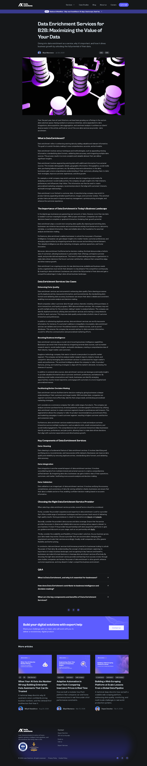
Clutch (89, 517)
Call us (60, 742)
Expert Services (63, 745)
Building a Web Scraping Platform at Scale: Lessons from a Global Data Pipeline (109, 685)
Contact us (116, 628)
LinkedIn (99, 517)
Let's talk (123, 5)
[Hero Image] (35, 664)
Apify (93, 529)
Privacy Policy (52, 758)
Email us (60, 739)
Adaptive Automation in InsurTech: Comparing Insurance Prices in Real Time (72, 685)
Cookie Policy (63, 758)
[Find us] (112, 739)
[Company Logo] (27, 5)
